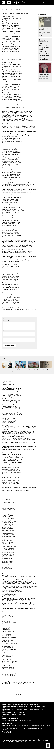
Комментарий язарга (9, 345)
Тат (9, 2)
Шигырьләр (19, 9)
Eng (18, 2)
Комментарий (6, 320)
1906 (27, 9)
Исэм (4, 330)
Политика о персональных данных (11, 716)
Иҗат (11, 9)
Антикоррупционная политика (10, 718)
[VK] (3, 2)
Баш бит (4, 9)
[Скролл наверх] (48, 745)
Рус (14, 2)
